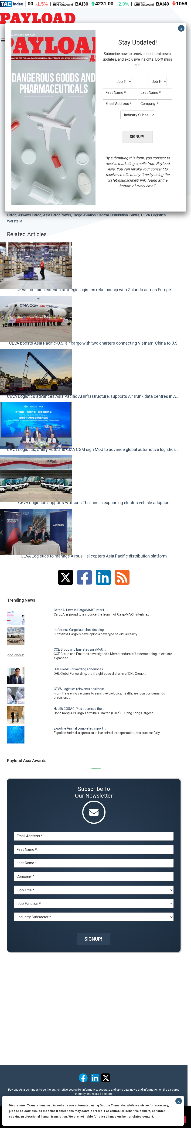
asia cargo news (57, 215)
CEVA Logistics (153, 215)
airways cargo (29, 215)
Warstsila (14, 221)
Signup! (93, 939)
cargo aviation (84, 215)
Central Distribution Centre (118, 215)
